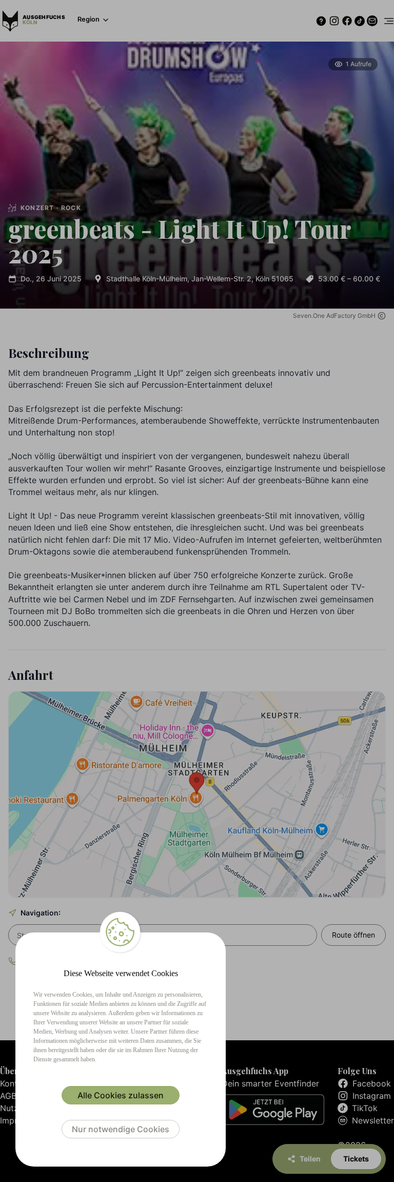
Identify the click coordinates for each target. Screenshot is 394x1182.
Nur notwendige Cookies (120, 1129)
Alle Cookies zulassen (120, 1095)
